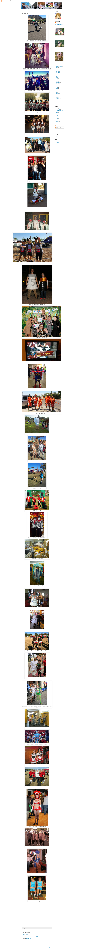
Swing (57, 97)
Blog (56, 141)
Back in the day (58, 70)
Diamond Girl (58, 22)
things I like (57, 98)
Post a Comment (26, 934)
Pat (56, 92)
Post (23, 209)
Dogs (56, 76)
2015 (57, 108)
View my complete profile (59, 24)
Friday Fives (58, 82)
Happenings (58, 86)
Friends (57, 83)
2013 (57, 114)
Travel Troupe (58, 99)
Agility (57, 67)
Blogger (49, 947)
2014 (57, 112)
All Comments (58, 127)
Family (57, 78)
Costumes (57, 142)
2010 (57, 118)
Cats (56, 73)
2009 (57, 119)
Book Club (57, 71)
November (58, 109)
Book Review (58, 72)
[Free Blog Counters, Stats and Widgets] (55, 131)
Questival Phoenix (60, 110)
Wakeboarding (58, 101)
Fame (57, 77)
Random (57, 93)
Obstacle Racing (58, 91)
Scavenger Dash (28, 209)
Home (37, 936)
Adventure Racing (59, 66)
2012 (57, 115)
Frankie (57, 81)
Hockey (57, 87)
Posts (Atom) (28, 938)
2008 (57, 121)
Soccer (57, 96)
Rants (57, 94)
